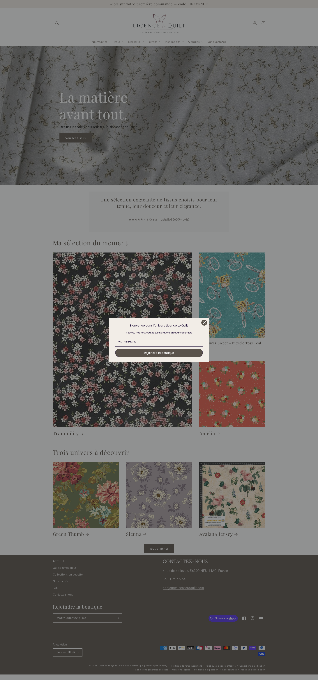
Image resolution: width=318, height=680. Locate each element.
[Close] (204, 322)
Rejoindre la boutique (159, 353)
